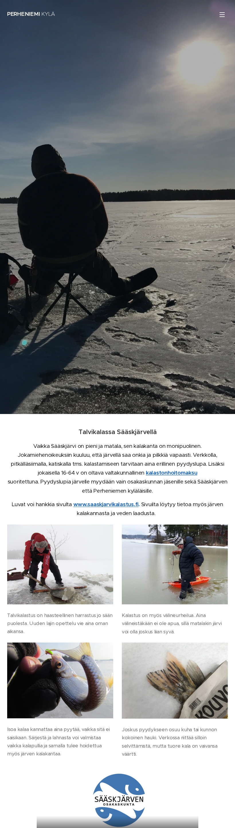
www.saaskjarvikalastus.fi (106, 504)
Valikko (222, 14)
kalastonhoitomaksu (171, 472)
